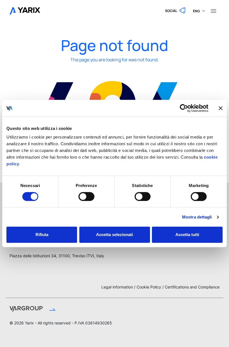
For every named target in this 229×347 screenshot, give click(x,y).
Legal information (117, 287)
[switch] (86, 196)
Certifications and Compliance (192, 287)
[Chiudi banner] (221, 108)
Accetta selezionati (114, 234)
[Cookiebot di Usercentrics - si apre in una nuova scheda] (183, 108)
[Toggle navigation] (213, 10)
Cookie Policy (149, 287)
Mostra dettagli (197, 217)
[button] (176, 10)
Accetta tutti (187, 234)
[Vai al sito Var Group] (55, 310)
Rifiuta (41, 234)
